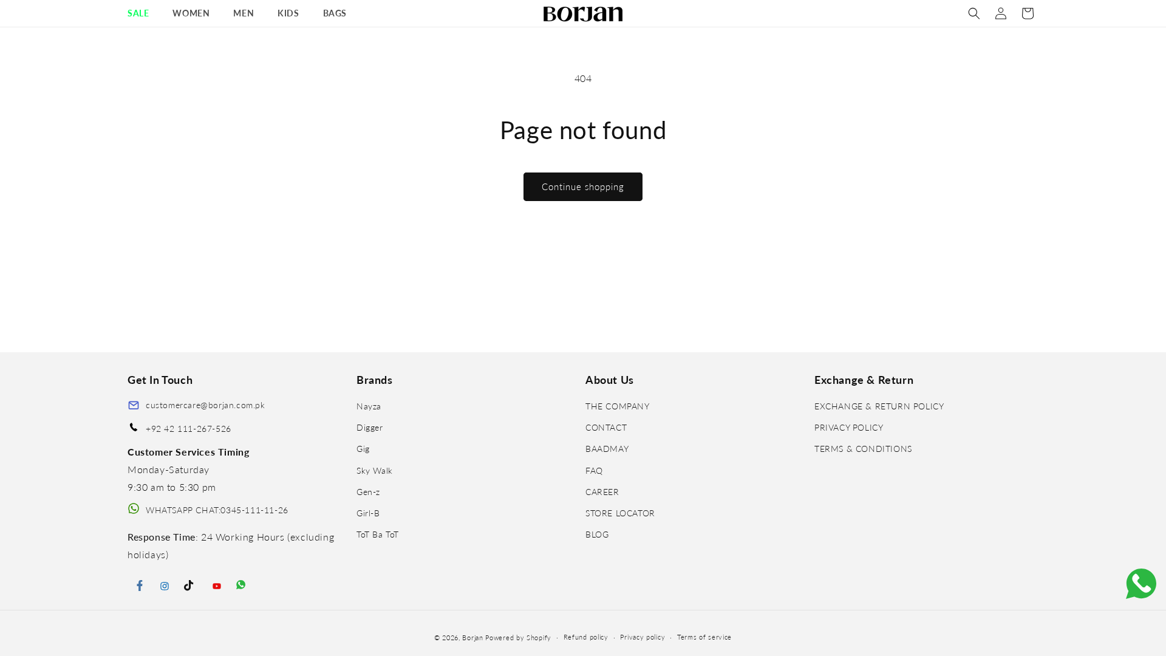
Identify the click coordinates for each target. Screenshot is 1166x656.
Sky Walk (374, 470)
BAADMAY (607, 448)
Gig (363, 448)
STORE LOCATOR (620, 513)
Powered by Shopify (518, 637)
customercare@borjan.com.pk (205, 405)
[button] (142, 13)
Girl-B (368, 513)
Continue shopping (583, 186)
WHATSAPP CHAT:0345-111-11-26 (217, 510)
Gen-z (368, 492)
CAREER (602, 492)
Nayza (368, 406)
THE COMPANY (617, 406)
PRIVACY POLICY (848, 427)
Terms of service (704, 637)
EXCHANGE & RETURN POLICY (879, 406)
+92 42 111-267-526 (188, 428)
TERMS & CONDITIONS (863, 448)
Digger (369, 427)
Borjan (472, 637)
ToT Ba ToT (377, 534)
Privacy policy (642, 637)
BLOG (597, 534)
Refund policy (586, 637)
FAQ (594, 470)
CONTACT (606, 427)
